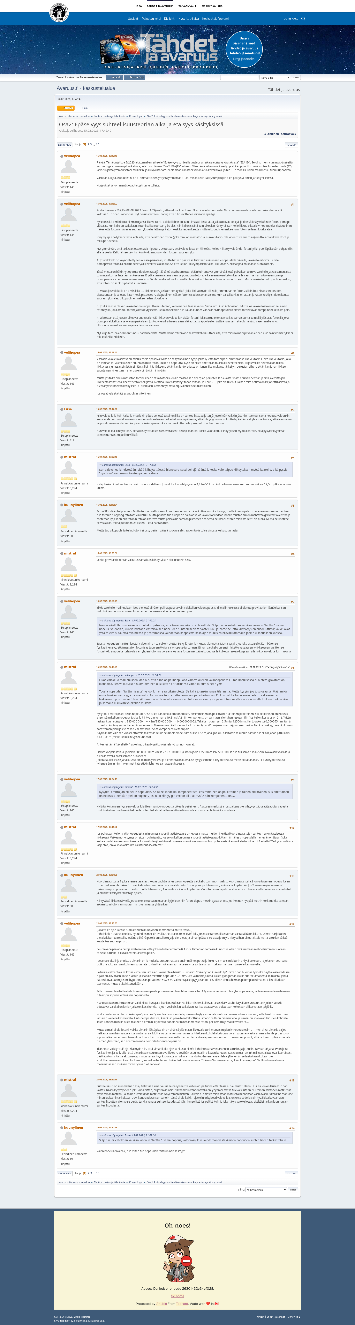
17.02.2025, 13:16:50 (106, 826)
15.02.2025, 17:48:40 (106, 352)
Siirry (241, 1189)
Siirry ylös (64, 1173)
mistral (70, 457)
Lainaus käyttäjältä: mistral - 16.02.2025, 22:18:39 (130, 787)
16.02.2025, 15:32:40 (106, 456)
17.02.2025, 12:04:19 (106, 779)
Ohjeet (260, 1316)
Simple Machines (82, 1317)
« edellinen (271, 134)
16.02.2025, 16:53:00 (106, 553)
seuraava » (288, 134)
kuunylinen (73, 505)
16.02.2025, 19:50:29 (106, 601)
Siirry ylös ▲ (294, 1316)
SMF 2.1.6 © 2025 (63, 1317)
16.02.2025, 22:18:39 (106, 666)
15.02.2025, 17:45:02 (106, 203)
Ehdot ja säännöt (276, 1316)
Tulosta (291, 144)
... (94, 144)
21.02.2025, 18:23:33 (106, 923)
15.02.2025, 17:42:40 (106, 155)
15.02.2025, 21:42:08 (106, 409)
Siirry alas (64, 144)
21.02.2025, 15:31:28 (106, 874)
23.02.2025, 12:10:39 (106, 1127)
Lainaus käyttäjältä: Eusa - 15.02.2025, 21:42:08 (129, 465)
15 (97, 144)
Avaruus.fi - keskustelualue (86, 88)
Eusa (68, 409)
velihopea (72, 156)
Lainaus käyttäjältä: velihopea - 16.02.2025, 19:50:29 (131, 675)
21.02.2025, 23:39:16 (106, 1079)
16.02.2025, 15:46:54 (106, 504)
